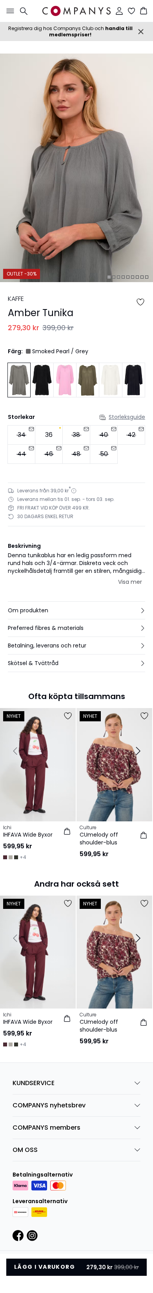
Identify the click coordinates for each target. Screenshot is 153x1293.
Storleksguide (127, 417)
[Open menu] (9, 11)
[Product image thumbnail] (109, 277)
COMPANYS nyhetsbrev (49, 1105)
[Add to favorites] (140, 302)
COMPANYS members (46, 1127)
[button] (76, 610)
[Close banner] (141, 32)
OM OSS (25, 1149)
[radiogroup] (76, 445)
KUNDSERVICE (34, 1082)
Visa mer (130, 582)
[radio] (48, 435)
